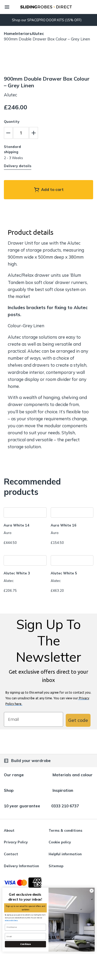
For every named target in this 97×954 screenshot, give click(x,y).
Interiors (23, 33)
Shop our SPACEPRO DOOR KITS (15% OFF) (46, 20)
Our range (14, 774)
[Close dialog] (91, 891)
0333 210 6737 (65, 805)
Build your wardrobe (31, 760)
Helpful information (65, 854)
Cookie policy (60, 842)
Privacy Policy (16, 842)
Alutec (38, 33)
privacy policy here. (11, 920)
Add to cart (52, 189)
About (9, 830)
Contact (11, 854)
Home (9, 33)
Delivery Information (21, 866)
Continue (25, 944)
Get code (78, 720)
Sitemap (56, 866)
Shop (8, 790)
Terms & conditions (65, 830)
